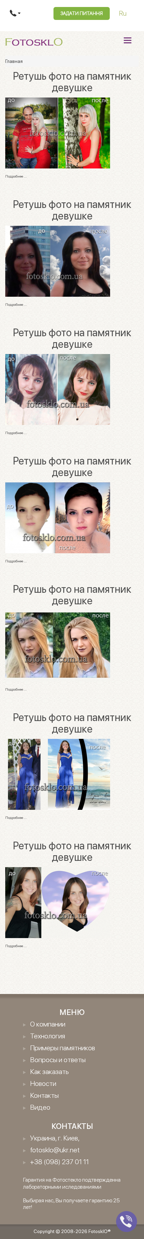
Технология (47, 1036)
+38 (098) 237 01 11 (59, 1162)
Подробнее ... (16, 176)
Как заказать (49, 1071)
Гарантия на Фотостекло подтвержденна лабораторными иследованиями (72, 1183)
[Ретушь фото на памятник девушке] (57, 389)
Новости (43, 1083)
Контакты (44, 1095)
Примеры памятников (62, 1048)
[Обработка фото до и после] (57, 132)
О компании (47, 1024)
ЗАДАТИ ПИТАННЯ (81, 13)
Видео (40, 1107)
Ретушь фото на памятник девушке (72, 82)
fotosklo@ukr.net (55, 1150)
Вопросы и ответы (58, 1060)
